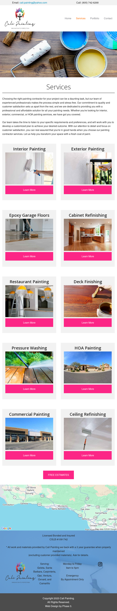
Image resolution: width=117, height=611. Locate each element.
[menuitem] (68, 18)
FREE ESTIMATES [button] (58, 475)
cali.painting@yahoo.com (33, 2)
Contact (108, 18)
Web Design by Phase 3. (58, 606)
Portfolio (94, 18)
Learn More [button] (29, 190)
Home (68, 18)
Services (80, 18)
